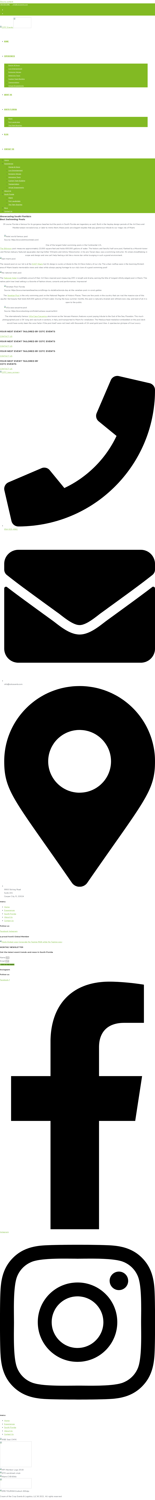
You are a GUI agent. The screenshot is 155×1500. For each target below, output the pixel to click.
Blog (6, 208)
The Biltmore (6, 248)
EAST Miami (37, 264)
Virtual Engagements (16, 188)
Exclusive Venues (14, 174)
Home (6, 160)
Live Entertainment (15, 170)
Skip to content (6, 1)
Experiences (8, 164)
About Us (7, 191)
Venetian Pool (13, 295)
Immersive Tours (14, 177)
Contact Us (8, 211)
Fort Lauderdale (14, 201)
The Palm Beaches (15, 205)
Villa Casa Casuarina (38, 316)
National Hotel (10, 278)
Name (3, 957)
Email (2, 961)
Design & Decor (14, 167)
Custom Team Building (16, 181)
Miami (10, 198)
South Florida (9, 194)
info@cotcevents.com (20, 5)
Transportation (13, 184)
